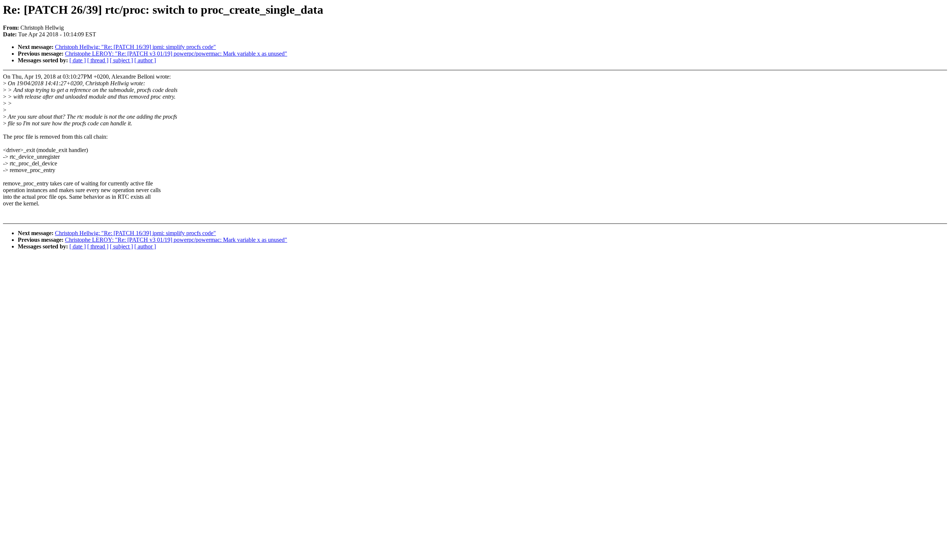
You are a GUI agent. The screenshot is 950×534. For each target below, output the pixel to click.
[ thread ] (97, 60)
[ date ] (77, 60)
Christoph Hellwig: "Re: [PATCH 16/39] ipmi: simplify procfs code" (135, 47)
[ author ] (145, 60)
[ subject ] (121, 60)
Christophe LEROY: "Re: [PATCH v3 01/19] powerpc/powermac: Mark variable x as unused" (176, 53)
